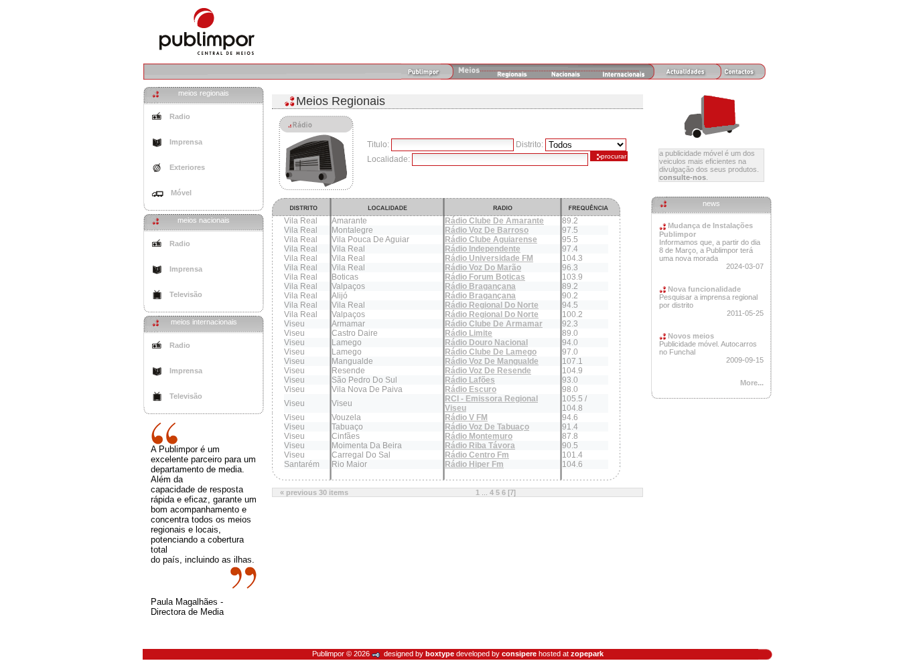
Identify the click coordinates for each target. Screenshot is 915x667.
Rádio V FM (466, 417)
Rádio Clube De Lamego (491, 352)
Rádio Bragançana (480, 286)
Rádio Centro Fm (477, 455)
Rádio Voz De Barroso (487, 230)
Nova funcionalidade (703, 289)
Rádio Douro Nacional (486, 342)
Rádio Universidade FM (489, 258)
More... (752, 383)
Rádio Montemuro (478, 436)
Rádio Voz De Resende (488, 370)
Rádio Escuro (470, 389)
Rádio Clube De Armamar (494, 323)
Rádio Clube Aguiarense (491, 239)
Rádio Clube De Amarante (494, 220)
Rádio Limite (468, 333)
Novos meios (690, 336)
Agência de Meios (207, 31)
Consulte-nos (682, 177)
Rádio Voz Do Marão (483, 267)
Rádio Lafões (470, 380)
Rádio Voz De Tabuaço (487, 427)
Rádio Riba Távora (480, 445)
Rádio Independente (482, 249)
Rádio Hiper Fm (474, 464)
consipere (519, 654)
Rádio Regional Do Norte (492, 305)
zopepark (587, 654)
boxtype (439, 654)
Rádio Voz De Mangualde (492, 361)
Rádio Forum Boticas (485, 277)
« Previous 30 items (314, 492)
